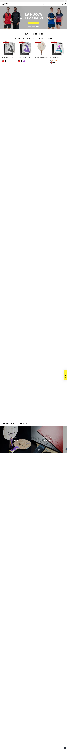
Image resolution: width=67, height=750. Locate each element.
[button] (65, 375)
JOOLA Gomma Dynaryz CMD (24, 60)
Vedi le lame (10, 26)
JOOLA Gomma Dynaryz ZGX (7, 60)
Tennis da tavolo (18, 4)
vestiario (33, 4)
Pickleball (26, 4)
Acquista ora (47, 447)
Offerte (39, 4)
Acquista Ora (15, 447)
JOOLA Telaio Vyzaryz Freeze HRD (41, 60)
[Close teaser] (64, 380)
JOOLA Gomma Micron (54, 60)
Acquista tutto (59, 427)
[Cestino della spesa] (64, 4)
